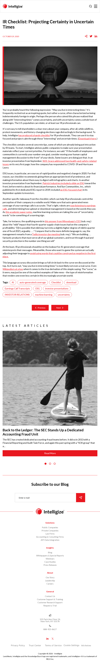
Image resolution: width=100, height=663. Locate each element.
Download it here (87, 138)
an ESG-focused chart (71, 189)
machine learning (43, 294)
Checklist (56, 282)
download (71, 282)
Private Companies (50, 530)
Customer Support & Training (50, 599)
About (50, 572)
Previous (41, 307)
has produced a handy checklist (34, 135)
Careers (50, 583)
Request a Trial (50, 605)
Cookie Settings (71, 645)
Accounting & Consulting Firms (50, 537)
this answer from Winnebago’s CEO (63, 221)
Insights (50, 547)
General (50, 591)
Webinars (50, 558)
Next (58, 307)
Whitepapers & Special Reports (50, 555)
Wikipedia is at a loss (13, 269)
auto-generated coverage (33, 282)
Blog (50, 552)
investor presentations (56, 288)
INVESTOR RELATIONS (17, 294)
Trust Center (35, 645)
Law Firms (50, 533)
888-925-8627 (50, 629)
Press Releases (50, 565)
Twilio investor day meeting (46, 234)
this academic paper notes (19, 212)
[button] (45, 464)
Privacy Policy (18, 645)
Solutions (50, 522)
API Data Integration (50, 540)
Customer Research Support (50, 602)
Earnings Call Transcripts (17, 288)
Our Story (50, 577)
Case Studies (50, 562)
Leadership (50, 580)
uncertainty (64, 294)
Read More (50, 453)
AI (13, 282)
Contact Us (50, 596)
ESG (37, 288)
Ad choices (86, 645)
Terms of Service (53, 645)
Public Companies (50, 527)
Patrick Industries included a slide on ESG (63, 183)
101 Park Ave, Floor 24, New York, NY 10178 (50, 620)
